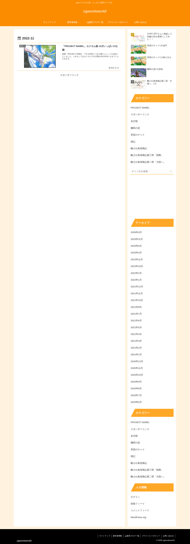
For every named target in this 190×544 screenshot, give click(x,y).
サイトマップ (104, 536)
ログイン (135, 497)
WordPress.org (138, 517)
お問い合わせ (168, 536)
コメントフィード (140, 510)
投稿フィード (138, 503)
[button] (171, 171)
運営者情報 (117, 536)
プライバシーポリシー (151, 536)
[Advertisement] (69, 95)
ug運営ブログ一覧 (132, 536)
